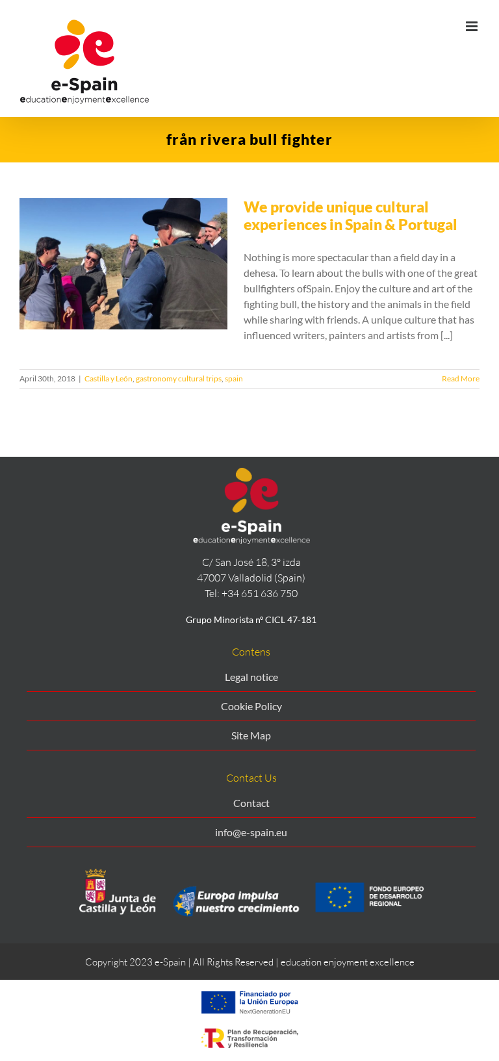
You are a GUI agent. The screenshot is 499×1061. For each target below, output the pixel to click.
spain (234, 378)
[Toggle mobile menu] (473, 26)
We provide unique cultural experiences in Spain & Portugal (350, 215)
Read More (461, 378)
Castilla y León (108, 378)
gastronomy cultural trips (179, 378)
